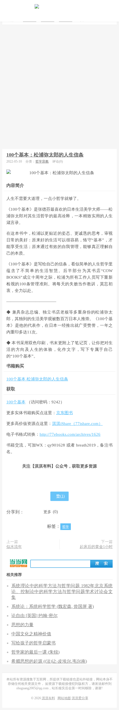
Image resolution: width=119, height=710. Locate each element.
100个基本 (15, 402)
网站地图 (64, 698)
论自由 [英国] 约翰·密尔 (34, 615)
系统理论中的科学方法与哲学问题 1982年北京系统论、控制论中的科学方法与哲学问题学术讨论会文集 (62, 591)
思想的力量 (22, 624)
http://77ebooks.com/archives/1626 (70, 434)
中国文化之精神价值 (31, 633)
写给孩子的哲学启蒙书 (33, 643)
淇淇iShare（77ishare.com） (77, 423)
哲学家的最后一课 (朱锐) (35, 652)
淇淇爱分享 (80, 698)
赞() (60, 496)
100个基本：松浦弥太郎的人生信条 (45, 155)
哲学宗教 (42, 161)
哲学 (65, 527)
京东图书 (64, 413)
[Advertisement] (59, 86)
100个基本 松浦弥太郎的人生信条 (37, 379)
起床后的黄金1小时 (96, 547)
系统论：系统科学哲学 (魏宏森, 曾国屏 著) (52, 606)
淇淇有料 (59, 7)
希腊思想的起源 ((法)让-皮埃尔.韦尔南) (49, 661)
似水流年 (14, 547)
